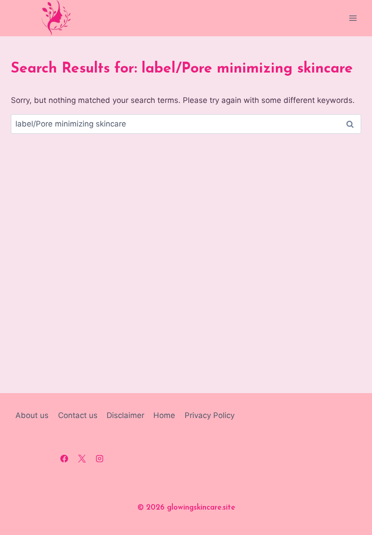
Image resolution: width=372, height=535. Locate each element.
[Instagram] (99, 459)
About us (32, 415)
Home (164, 415)
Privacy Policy (210, 415)
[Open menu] (352, 18)
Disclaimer (125, 415)
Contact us (78, 415)
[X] (81, 459)
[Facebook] (64, 459)
